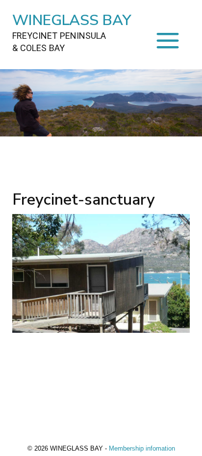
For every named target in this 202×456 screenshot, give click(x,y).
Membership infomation (142, 448)
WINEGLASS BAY (71, 31)
